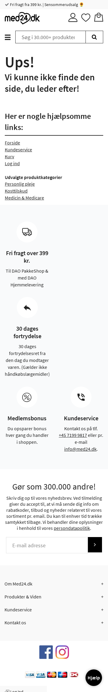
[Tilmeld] (95, 544)
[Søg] (94, 37)
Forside (12, 143)
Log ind (12, 163)
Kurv (9, 156)
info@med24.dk (80, 449)
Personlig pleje (20, 184)
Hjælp (94, 678)
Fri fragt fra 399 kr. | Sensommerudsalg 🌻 (46, 4)
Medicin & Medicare (24, 198)
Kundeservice (18, 150)
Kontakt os (15, 622)
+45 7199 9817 (73, 435)
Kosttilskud (16, 191)
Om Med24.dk (18, 584)
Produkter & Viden (22, 597)
